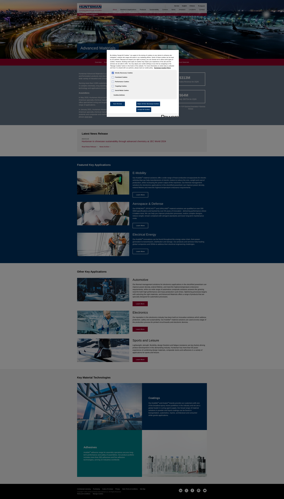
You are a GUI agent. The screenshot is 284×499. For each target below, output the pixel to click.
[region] (143, 83)
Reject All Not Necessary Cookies (148, 103)
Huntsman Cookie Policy (162, 68)
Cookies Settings (119, 95)
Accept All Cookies (144, 109)
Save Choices (117, 103)
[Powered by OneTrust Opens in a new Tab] (169, 115)
